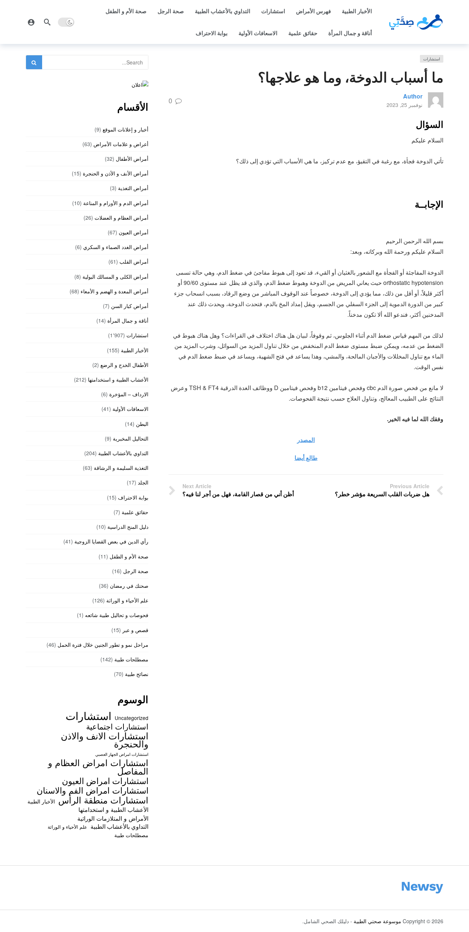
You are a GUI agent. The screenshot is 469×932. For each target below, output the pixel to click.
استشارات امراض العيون (105, 780)
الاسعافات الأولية (258, 33)
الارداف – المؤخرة (128, 394)
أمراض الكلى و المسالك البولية (115, 276)
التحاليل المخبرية (130, 438)
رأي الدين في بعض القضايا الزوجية (111, 541)
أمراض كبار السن (129, 305)
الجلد (143, 482)
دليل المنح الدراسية (127, 526)
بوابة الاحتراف (212, 33)
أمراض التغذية (133, 188)
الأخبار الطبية (357, 11)
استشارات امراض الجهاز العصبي (121, 754)
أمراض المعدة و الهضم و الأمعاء (114, 291)
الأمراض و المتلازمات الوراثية (112, 818)
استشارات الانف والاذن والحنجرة (104, 739)
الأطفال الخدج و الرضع (124, 364)
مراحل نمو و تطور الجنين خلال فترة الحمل (103, 644)
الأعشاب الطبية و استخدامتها (118, 379)
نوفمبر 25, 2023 (404, 104)
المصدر (306, 439)
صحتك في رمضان (129, 585)
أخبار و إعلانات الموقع (125, 129)
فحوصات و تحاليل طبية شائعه (116, 615)
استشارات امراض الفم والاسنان (92, 790)
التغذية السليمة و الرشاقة (121, 467)
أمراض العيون (133, 232)
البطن (142, 423)
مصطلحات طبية (131, 659)
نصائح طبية (136, 673)
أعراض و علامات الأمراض (120, 144)
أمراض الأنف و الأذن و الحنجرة (115, 173)
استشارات (273, 11)
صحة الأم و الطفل (126, 11)
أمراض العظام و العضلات (121, 217)
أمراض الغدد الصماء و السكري (115, 246)
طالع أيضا (306, 457)
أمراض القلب (133, 261)
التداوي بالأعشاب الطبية (222, 11)
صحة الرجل (171, 11)
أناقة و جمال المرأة (350, 33)
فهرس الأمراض (313, 11)
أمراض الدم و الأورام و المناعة (115, 203)
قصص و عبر (135, 630)
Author (412, 96)
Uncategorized (131, 717)
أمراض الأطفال (132, 158)
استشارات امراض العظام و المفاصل (98, 766)
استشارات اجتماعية (117, 726)
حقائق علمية (302, 33)
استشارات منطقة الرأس (103, 800)
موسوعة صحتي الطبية (377, 921)
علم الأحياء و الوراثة (127, 600)
